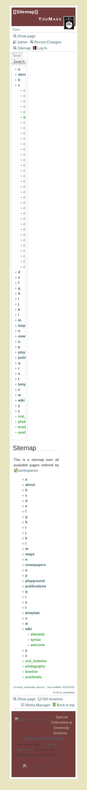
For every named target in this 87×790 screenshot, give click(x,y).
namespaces (27, 470)
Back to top (66, 705)
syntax (36, 640)
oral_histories (36, 661)
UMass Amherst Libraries (43, 738)
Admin (22, 42)
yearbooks (33, 677)
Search (19, 61)
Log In (42, 48)
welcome (38, 645)
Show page (26, 36)
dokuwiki (38, 634)
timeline (24, 427)
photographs (35, 666)
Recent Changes (47, 42)
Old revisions (52, 699)
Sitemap (25, 11)
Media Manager (37, 705)
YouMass (51, 18)
